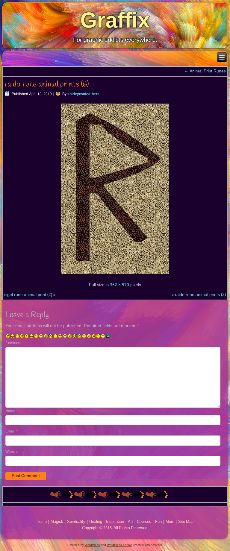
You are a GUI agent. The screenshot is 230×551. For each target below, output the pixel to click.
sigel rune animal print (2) (28, 294)
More (170, 521)
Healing (95, 521)
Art (130, 521)
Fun (158, 521)
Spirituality (76, 521)
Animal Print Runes (205, 71)
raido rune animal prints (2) (200, 294)
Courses (144, 521)
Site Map (185, 521)
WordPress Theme (119, 545)
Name (11, 411)
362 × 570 (119, 285)
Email (11, 432)
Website (12, 452)
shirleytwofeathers (83, 94)
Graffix (115, 20)
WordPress (92, 545)
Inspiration (115, 521)
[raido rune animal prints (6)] (115, 275)
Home (42, 521)
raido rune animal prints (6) (46, 84)
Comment (13, 343)
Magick (57, 521)
